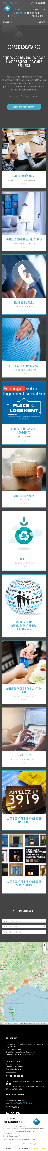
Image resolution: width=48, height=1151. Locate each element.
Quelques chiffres (13, 1049)
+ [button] (45, 945)
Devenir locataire (38, 3)
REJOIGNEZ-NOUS (9, 22)
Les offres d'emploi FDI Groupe (19, 1103)
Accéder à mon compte (24, 106)
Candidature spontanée (16, 1100)
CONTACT (41, 22)
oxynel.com (14, 1023)
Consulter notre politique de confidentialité (19, 1140)
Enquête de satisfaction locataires (20, 1052)
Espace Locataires (10, 3)
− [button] (45, 949)
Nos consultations (37, 9)
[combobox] (24, 921)
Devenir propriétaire (14, 1066)
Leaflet (7, 1023)
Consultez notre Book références (20, 1054)
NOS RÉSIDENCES (38, 16)
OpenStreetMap (33, 1023)
